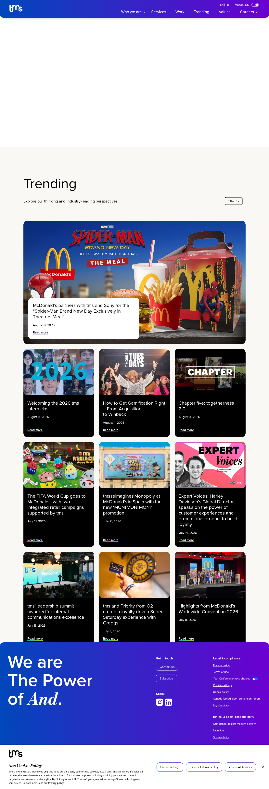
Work (179, 12)
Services (158, 12)
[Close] (262, 767)
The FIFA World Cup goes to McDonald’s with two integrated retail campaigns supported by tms (56, 504)
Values (224, 12)
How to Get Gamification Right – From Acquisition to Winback (134, 408)
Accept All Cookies (240, 767)
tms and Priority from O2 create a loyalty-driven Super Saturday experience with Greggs (133, 614)
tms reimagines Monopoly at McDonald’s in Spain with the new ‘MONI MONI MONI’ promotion (132, 504)
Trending (201, 12)
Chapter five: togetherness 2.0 (206, 406)
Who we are (131, 12)
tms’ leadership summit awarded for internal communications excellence (56, 611)
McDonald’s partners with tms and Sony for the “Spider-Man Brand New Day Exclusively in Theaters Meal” (81, 310)
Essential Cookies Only (204, 767)
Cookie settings (222, 685)
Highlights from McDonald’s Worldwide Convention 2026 (209, 608)
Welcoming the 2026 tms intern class (53, 406)
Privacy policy (56, 783)
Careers (247, 12)
